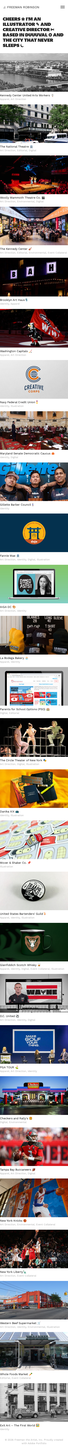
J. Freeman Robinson (21, 7)
